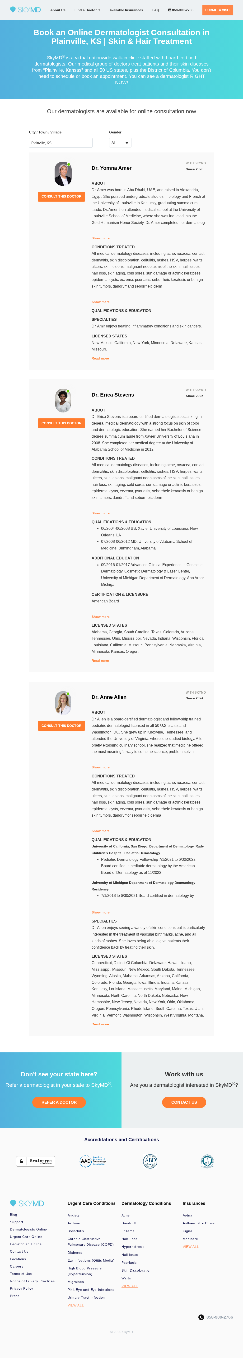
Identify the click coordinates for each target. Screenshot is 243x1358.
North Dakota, (150, 996)
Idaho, (186, 963)
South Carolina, (137, 632)
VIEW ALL (76, 1305)
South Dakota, (163, 969)
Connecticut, (103, 963)
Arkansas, (148, 976)
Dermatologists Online (28, 1229)
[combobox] (120, 142)
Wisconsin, (182, 638)
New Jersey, (123, 1002)
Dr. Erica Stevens (113, 395)
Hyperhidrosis (133, 1247)
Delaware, (179, 343)
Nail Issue (130, 1255)
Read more (100, 358)
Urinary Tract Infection (86, 1297)
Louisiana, (101, 645)
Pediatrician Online (26, 1244)
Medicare (190, 1239)
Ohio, (117, 638)
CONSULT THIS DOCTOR (61, 196)
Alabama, (100, 632)
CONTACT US (184, 1102)
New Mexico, (103, 343)
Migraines (76, 1282)
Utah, (199, 1009)
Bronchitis (76, 1231)
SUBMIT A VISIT (217, 10)
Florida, (198, 638)
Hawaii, (174, 963)
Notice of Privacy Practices (32, 1281)
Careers (16, 1266)
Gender (115, 132)
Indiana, (165, 638)
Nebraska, (178, 645)
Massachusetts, (140, 989)
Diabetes (75, 1252)
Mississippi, (132, 638)
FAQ (155, 10)
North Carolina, (124, 996)
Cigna (187, 1231)
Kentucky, (100, 989)
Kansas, (195, 343)
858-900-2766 (182, 10)
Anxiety (74, 1215)
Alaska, (115, 976)
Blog (13, 1214)
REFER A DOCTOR (59, 1102)
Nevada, (150, 638)
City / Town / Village (45, 132)
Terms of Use (21, 1274)
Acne (126, 1215)
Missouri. (99, 349)
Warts (126, 1278)
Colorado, (172, 632)
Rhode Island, (143, 1009)
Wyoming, (100, 976)
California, (123, 343)
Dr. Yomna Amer (112, 168)
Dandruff (129, 1223)
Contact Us (19, 1251)
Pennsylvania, (157, 645)
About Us (57, 10)
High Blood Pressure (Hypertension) (85, 1271)
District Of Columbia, (131, 963)
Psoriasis (129, 1262)
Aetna (187, 1215)
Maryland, (163, 989)
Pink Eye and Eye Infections (91, 1290)
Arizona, (188, 632)
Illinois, (154, 982)
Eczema (128, 1231)
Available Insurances (126, 10)
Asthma (74, 1223)
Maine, (178, 989)
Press (14, 1296)
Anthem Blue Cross (199, 1223)
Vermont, (114, 1015)
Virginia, (195, 645)
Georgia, (116, 632)
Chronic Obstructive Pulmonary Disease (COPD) (91, 1241)
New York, (142, 343)
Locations (18, 1259)
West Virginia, (176, 1015)
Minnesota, (160, 343)
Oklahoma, (186, 1002)
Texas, (157, 632)
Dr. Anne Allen (109, 697)
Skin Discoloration (137, 1270)
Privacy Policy (21, 1288)
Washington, (133, 1015)
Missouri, (136, 645)
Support (16, 1222)
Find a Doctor (86, 10)
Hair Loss (129, 1239)
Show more (101, 238)
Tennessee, (102, 638)
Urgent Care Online (26, 1237)
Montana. (196, 1015)
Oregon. (132, 651)
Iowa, (143, 982)
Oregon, (99, 1009)
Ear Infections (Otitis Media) (91, 1260)
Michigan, (192, 989)
